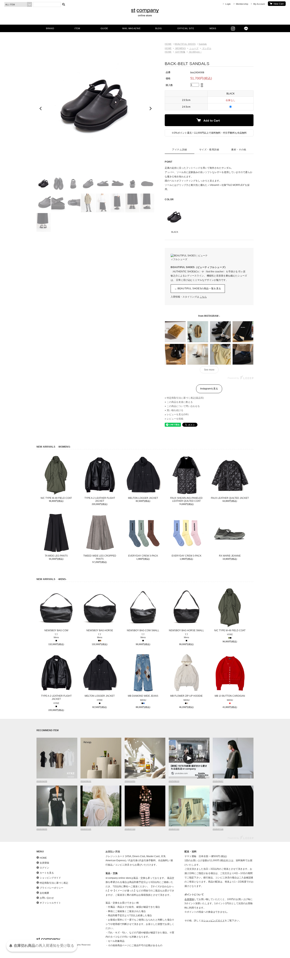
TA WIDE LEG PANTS (56, 555)
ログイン (44, 867)
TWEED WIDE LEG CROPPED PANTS (99, 557)
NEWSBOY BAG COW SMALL (143, 630)
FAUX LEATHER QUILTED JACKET (230, 498)
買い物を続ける (175, 410)
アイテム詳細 (179, 149)
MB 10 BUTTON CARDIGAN (230, 696)
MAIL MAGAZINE (131, 28)
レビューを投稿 (175, 418)
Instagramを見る (209, 388)
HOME (168, 44)
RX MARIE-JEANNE (230, 555)
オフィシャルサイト (50, 902)
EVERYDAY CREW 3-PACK (143, 555)
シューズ (193, 48)
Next (150, 108)
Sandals (203, 44)
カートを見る (277, 3)
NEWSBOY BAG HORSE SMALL (186, 630)
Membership (242, 4)
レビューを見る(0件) (178, 414)
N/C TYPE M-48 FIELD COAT (56, 498)
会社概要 (44, 893)
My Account (259, 4)
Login (228, 4)
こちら (203, 296)
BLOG (158, 28)
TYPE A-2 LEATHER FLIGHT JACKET (99, 500)
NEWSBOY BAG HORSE (99, 630)
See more (209, 369)
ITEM (77, 28)
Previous (41, 108)
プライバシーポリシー (51, 887)
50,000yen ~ (195, 52)
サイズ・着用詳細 (209, 149)
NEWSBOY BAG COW (56, 630)
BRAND (50, 28)
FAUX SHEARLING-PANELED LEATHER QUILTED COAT (186, 500)
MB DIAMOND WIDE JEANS (143, 696)
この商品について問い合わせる (183, 406)
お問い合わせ (47, 898)
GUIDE (104, 28)
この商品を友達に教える (180, 402)
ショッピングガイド (50, 877)
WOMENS (180, 48)
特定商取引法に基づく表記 (54, 883)
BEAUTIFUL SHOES (185, 44)
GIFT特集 (180, 52)
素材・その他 (238, 149)
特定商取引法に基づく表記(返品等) (185, 398)
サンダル (206, 48)
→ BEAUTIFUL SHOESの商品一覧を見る (197, 288)
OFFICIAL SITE (185, 28)
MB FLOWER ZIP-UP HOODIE (186, 696)
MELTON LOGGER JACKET (143, 498)
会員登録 (44, 862)
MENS (213, 28)
